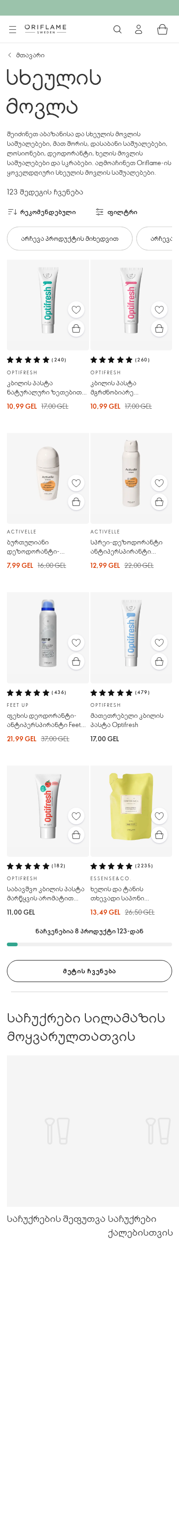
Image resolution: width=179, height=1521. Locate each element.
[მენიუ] (12, 29)
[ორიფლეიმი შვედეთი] (45, 29)
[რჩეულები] (76, 309)
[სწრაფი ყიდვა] (76, 328)
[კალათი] (162, 29)
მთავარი (30, 54)
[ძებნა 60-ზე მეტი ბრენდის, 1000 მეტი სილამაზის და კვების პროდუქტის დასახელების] (117, 29)
